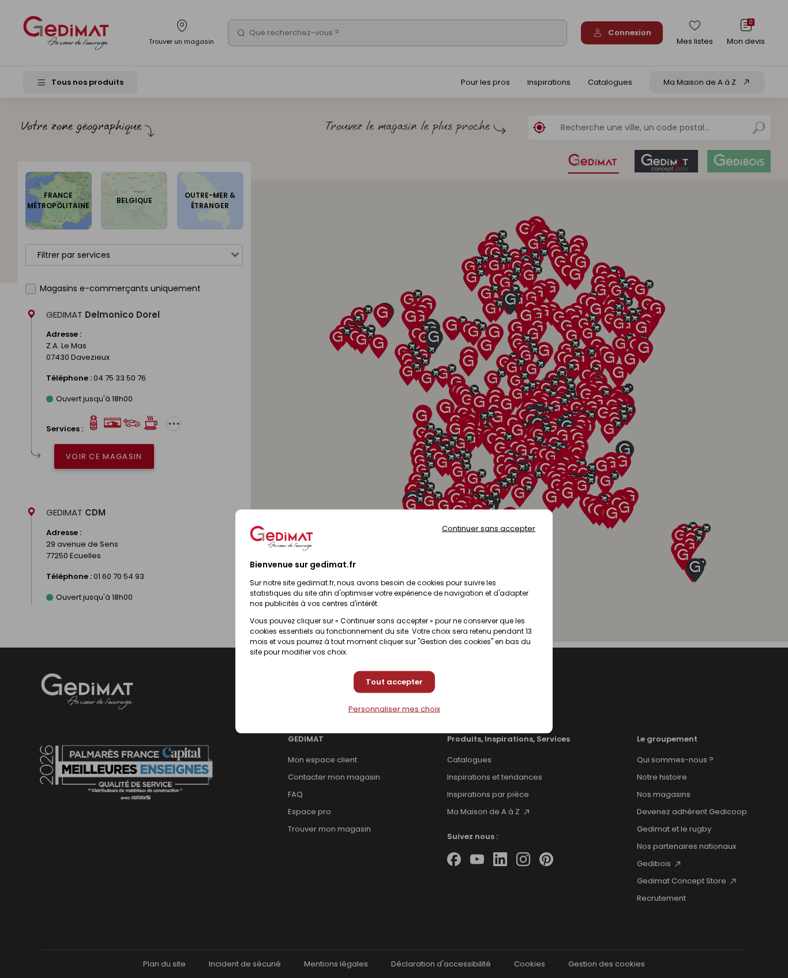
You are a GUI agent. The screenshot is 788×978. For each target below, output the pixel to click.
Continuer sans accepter (488, 527)
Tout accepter (394, 681)
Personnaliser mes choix (394, 708)
